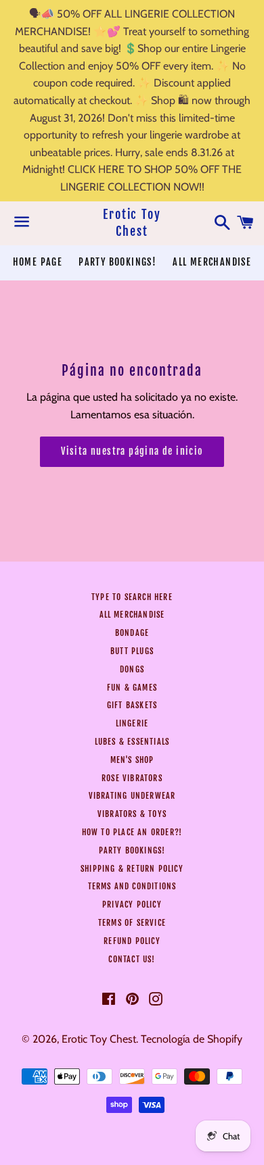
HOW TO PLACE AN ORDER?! (132, 832)
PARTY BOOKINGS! (117, 262)
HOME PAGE (38, 262)
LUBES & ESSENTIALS (132, 742)
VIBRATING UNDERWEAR (132, 796)
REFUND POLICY (132, 941)
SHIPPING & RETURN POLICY (132, 869)
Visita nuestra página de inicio (131, 451)
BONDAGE (132, 633)
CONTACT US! (131, 959)
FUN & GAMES (132, 688)
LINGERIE (132, 723)
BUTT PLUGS (132, 651)
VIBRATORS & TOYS (132, 814)
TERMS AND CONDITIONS (132, 886)
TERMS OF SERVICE (132, 923)
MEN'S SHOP (132, 760)
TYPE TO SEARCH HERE (132, 597)
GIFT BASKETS (132, 705)
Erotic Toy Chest (131, 223)
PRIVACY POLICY (132, 904)
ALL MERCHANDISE (212, 262)
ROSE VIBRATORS (132, 778)
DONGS (132, 669)
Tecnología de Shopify (191, 1039)
